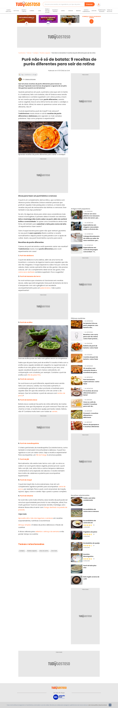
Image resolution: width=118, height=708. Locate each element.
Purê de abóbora (27, 255)
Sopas (63, 10)
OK (110, 705)
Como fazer (54, 550)
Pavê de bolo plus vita (89, 567)
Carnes (32, 10)
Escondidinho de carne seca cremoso (91, 510)
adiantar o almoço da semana (47, 531)
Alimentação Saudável (102, 10)
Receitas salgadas (45, 53)
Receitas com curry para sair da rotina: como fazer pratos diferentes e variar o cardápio (90, 337)
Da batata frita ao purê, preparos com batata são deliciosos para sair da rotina (90, 325)
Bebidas (78, 10)
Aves (39, 10)
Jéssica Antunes (30, 79)
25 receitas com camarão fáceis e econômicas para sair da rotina (90, 370)
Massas (70, 10)
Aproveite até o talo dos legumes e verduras (35, 518)
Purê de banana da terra (30, 276)
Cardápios (36, 53)
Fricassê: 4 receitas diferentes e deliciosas (90, 415)
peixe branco (46, 288)
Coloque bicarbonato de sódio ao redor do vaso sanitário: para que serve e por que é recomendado (91, 238)
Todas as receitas (109, 10)
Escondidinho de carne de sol (89, 522)
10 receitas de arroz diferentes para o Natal (90, 393)
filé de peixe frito (34, 375)
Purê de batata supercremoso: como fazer (91, 382)
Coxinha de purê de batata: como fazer (90, 358)
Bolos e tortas (24, 10)
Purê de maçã (26, 480)
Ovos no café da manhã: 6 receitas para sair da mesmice (90, 404)
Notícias (16, 10)
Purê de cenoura (27, 379)
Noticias (29, 53)
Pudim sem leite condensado (89, 499)
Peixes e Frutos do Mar (47, 10)
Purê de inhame (26, 496)
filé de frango (41, 455)
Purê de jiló (24, 459)
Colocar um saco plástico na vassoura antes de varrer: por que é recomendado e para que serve (91, 216)
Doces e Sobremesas (86, 10)
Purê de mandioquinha (29, 443)
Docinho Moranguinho (88, 555)
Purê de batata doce (28, 400)
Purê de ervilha (26, 322)
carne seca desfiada (26, 272)
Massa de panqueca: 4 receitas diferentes (91, 426)
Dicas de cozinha (44, 550)
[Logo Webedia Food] (59, 697)
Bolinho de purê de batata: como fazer (90, 347)
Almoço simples (24, 525)
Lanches (94, 10)
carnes (54, 411)
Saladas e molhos (55, 10)
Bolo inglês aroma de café (91, 578)
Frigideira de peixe (90, 532)
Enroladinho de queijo (91, 543)
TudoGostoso (22, 53)
